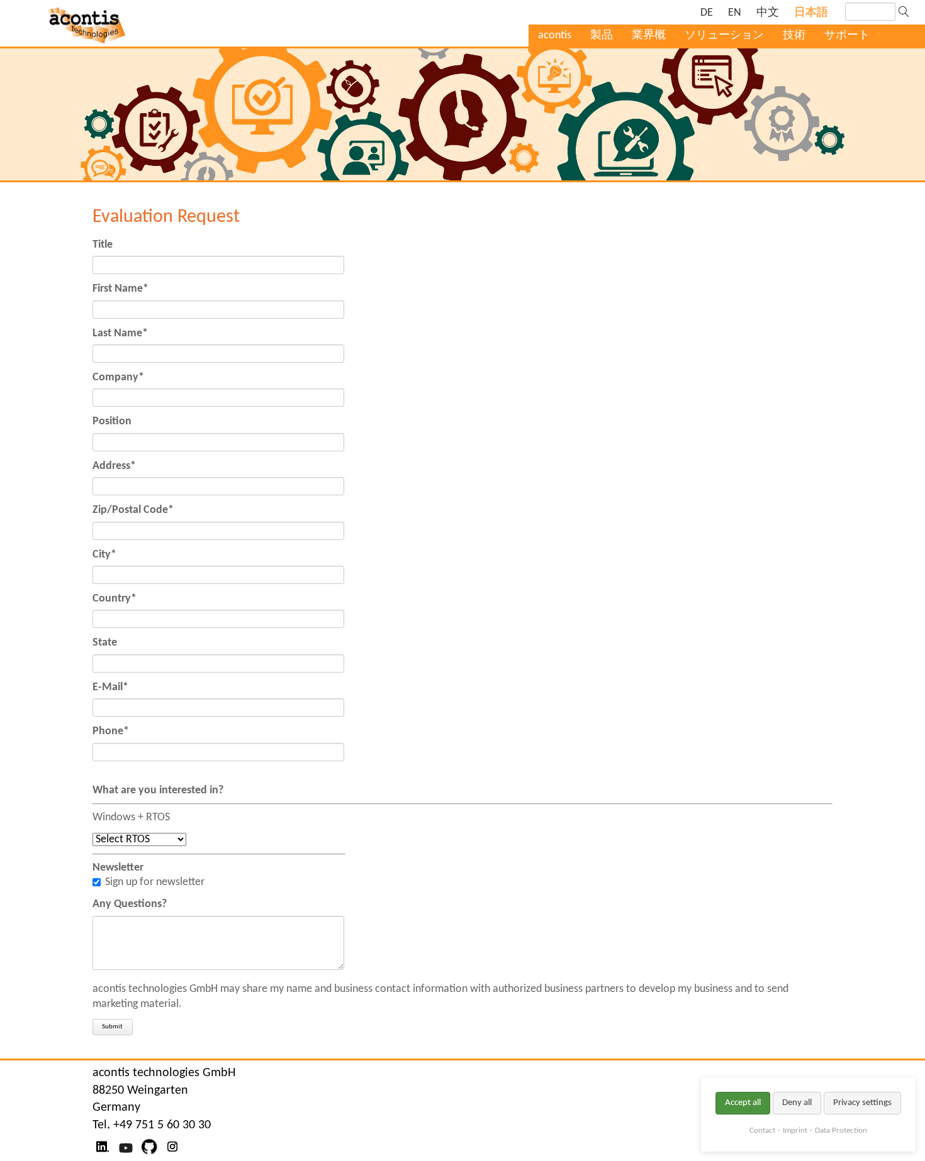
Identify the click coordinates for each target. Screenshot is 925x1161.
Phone (110, 732)
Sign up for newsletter (155, 882)
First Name (120, 289)
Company (118, 378)
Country (114, 599)
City (104, 555)
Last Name (120, 334)
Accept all (743, 1103)
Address (114, 466)
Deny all (797, 1103)
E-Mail (110, 688)
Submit (112, 1026)
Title (102, 245)
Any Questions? (129, 904)
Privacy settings (862, 1103)
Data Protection (841, 1130)
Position (112, 421)
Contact (762, 1130)
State (104, 643)
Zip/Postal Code (133, 510)
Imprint (795, 1130)
